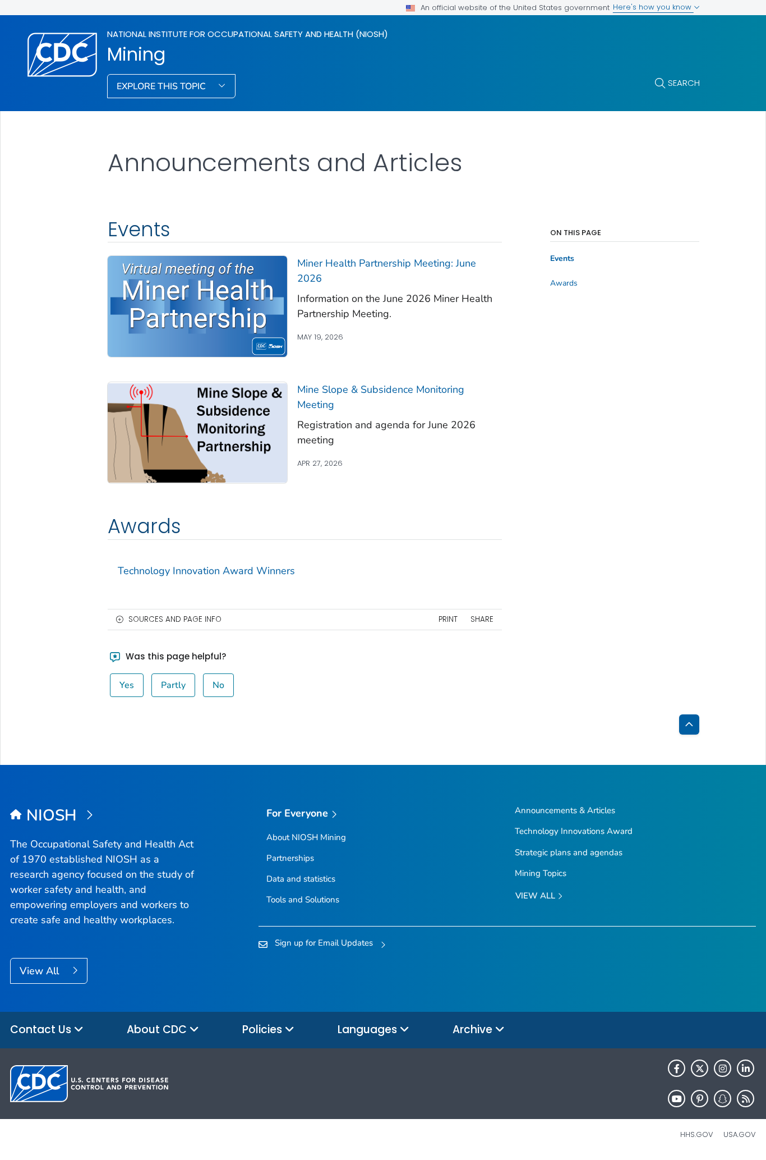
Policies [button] (263, 1029)
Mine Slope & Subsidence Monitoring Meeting (380, 397)
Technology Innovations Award (574, 831)
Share (481, 619)
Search (684, 83)
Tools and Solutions (302, 899)
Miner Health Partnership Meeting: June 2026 (386, 270)
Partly (173, 685)
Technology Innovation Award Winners (206, 570)
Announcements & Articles (565, 810)
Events (562, 259)
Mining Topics (540, 873)
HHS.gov (696, 1134)
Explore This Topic (162, 86)
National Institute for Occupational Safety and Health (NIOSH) (247, 34)
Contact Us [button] (42, 1029)
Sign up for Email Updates (324, 942)
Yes (126, 685)
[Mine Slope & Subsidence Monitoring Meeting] (197, 432)
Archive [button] (474, 1029)
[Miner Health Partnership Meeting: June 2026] (197, 306)
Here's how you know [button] (653, 7)
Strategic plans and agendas (568, 852)
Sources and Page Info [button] (175, 619)
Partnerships (290, 858)
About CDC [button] (158, 1029)
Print (448, 619)
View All (41, 971)
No (218, 685)
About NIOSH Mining (306, 837)
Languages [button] (369, 1029)
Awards (564, 283)
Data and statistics (300, 878)
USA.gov (739, 1134)
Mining (136, 54)
